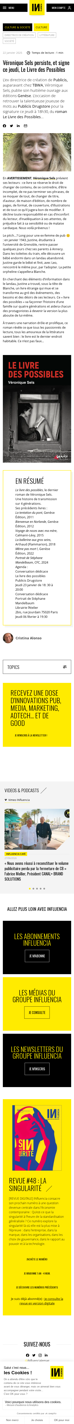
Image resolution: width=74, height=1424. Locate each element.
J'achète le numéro (37, 1259)
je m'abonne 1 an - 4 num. (37, 1273)
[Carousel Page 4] (41, 889)
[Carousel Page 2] (33, 889)
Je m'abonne (37, 955)
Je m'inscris (37, 1068)
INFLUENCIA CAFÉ (16, 854)
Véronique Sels (44, 178)
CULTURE (41, 27)
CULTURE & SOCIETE (17, 27)
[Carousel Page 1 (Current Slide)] (30, 889)
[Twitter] (11, 125)
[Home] (37, 7)
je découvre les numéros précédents (37, 1287)
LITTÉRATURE (46, 35)
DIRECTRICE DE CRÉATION (19, 35)
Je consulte (37, 1012)
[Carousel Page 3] (37, 889)
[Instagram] (40, 1355)
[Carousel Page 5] (44, 889)
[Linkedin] (18, 125)
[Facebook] (4, 125)
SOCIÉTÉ (9, 41)
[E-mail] (25, 125)
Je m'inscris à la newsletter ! (31, 735)
